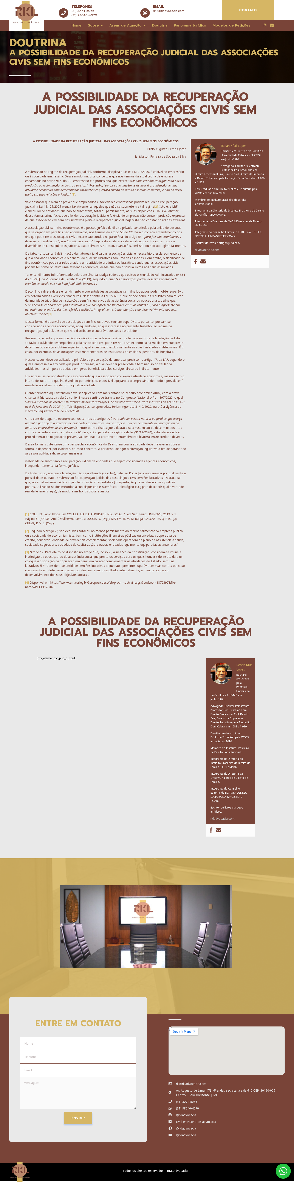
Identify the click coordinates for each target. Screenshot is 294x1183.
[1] (73, 194)
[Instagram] (264, 25)
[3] (50, 314)
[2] (156, 206)
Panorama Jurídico (190, 25)
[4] (63, 406)
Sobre (93, 25)
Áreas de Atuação (125, 25)
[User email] (203, 262)
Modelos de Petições (231, 25)
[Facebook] (195, 262)
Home (76, 25)
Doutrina (159, 25)
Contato (248, 10)
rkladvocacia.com (207, 250)
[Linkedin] (271, 25)
